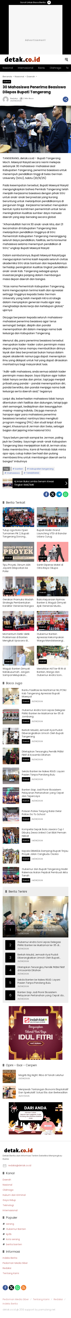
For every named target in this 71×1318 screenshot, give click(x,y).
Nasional (7, 1184)
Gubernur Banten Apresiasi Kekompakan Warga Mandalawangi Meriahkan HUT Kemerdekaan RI (50, 637)
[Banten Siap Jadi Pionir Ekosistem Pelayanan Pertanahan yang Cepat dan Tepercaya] (11, 795)
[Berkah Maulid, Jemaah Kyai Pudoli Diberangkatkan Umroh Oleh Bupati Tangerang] (11, 736)
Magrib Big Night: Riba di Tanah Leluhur (41, 1075)
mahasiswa (13, 472)
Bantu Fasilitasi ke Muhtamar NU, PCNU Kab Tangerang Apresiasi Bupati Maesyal (44, 693)
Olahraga (8, 1190)
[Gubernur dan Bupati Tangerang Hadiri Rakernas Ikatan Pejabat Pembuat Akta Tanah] (11, 875)
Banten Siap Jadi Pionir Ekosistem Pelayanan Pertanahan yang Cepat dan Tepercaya (43, 793)
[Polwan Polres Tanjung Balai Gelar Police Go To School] (11, 815)
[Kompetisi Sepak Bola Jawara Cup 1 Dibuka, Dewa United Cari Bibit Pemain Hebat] (11, 835)
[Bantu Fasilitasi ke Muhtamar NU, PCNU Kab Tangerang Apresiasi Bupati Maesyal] (11, 696)
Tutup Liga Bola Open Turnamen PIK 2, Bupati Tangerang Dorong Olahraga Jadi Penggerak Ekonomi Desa (18, 533)
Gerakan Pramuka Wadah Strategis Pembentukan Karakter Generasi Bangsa (18, 603)
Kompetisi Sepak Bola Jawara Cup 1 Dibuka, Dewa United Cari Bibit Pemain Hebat (44, 832)
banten (19, 468)
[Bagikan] (65, 99)
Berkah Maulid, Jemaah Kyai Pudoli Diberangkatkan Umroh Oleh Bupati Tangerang (43, 733)
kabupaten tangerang (41, 468)
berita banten (14, 1244)
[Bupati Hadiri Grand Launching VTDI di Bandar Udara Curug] (52, 517)
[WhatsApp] (65, 494)
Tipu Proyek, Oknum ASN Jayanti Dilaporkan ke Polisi (16, 568)
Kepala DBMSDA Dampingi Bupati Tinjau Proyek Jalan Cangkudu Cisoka (45, 852)
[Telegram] (59, 494)
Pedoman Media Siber (15, 1263)
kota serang (13, 1239)
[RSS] (23, 1287)
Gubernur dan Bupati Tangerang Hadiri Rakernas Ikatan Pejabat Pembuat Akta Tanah (45, 872)
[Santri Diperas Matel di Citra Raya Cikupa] (52, 552)
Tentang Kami (11, 1273)
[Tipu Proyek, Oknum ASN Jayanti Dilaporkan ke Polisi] (18, 552)
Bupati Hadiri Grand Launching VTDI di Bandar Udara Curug (52, 533)
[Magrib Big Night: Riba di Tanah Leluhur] (9, 1076)
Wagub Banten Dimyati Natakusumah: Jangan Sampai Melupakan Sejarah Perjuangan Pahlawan (16, 672)
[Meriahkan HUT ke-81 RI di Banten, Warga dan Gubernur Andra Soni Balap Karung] (52, 656)
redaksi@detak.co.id (19, 1165)
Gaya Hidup (9, 1200)
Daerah (6, 81)
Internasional (10, 1210)
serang (10, 1224)
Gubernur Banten (16, 1229)
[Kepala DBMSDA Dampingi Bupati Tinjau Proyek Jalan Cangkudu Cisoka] (11, 855)
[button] (66, 59)
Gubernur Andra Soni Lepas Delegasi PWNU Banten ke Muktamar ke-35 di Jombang (43, 713)
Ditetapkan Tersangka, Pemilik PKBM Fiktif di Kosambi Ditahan (42, 753)
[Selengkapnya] (35, 1150)
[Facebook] (46, 494)
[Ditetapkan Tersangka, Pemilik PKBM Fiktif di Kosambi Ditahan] (11, 756)
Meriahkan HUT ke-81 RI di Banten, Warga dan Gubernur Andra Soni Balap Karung (51, 672)
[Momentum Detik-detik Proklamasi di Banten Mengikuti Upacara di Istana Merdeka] (18, 621)
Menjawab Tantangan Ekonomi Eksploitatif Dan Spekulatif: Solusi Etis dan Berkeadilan (43, 1091)
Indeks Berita (10, 1258)
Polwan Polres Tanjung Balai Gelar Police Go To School (42, 812)
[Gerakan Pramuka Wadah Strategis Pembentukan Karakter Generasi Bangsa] (18, 586)
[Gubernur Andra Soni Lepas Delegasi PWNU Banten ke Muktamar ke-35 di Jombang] (11, 716)
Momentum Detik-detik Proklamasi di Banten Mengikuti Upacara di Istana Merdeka (16, 637)
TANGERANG (32, 472)
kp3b (9, 1234)
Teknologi (8, 1205)
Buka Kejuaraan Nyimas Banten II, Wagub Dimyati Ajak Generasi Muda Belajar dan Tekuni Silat (51, 603)
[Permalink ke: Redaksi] (6, 99)
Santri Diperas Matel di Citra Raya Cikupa (50, 566)
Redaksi (14, 98)
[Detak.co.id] (22, 59)
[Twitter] (52, 494)
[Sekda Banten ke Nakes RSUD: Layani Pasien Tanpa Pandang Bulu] (11, 776)
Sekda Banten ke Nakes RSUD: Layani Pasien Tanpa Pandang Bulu (43, 773)
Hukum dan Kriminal (14, 1195)
